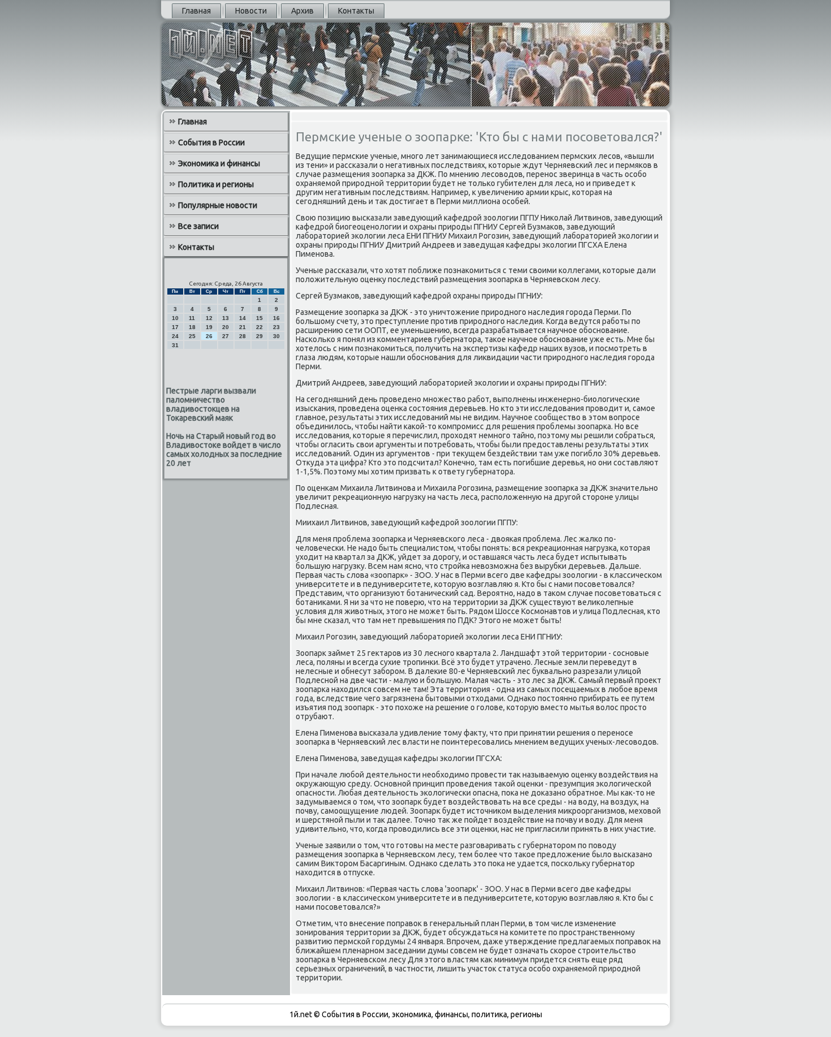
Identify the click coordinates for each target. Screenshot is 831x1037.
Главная (196, 10)
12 (209, 318)
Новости (251, 10)
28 (242, 336)
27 (225, 336)
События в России (211, 142)
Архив (302, 10)
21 (242, 327)
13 (225, 318)
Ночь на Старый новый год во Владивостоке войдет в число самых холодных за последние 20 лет (224, 449)
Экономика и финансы (219, 163)
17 (175, 327)
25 (192, 336)
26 (209, 336)
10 (175, 318)
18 (192, 327)
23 (276, 327)
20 (225, 327)
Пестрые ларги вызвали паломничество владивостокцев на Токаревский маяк (211, 404)
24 (175, 336)
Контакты (356, 10)
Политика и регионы (216, 184)
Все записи (198, 226)
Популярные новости (217, 205)
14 (242, 318)
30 (276, 336)
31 (175, 345)
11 (192, 318)
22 (259, 327)
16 (276, 318)
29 (259, 336)
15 (259, 318)
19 (209, 327)
